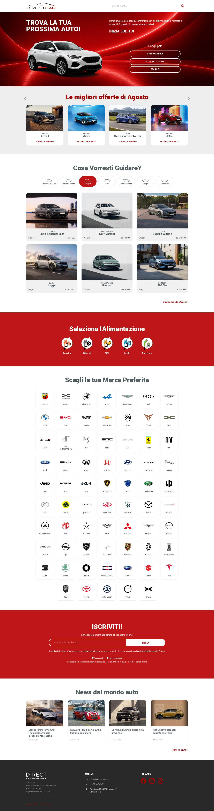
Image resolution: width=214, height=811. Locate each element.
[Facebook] (143, 781)
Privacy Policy (31, 804)
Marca (155, 69)
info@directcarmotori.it (99, 779)
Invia (145, 642)
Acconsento (99, 658)
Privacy (162, 651)
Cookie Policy (46, 804)
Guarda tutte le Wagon (174, 302)
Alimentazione (155, 61)
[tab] (49, 181)
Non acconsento (115, 658)
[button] (25, 98)
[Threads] (160, 781)
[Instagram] (152, 781)
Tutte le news (179, 750)
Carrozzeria (155, 53)
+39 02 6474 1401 (97, 784)
